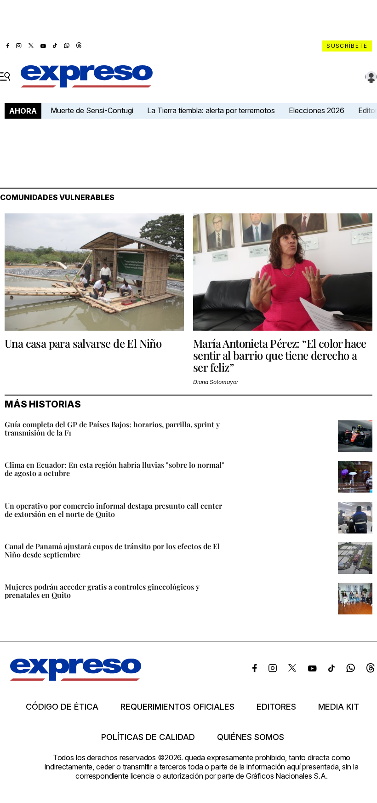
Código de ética (62, 707)
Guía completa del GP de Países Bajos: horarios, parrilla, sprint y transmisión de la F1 (112, 428)
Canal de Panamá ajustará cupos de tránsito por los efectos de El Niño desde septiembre (112, 550)
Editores (276, 707)
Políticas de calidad (148, 737)
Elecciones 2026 (316, 110)
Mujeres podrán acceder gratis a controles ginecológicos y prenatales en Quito (102, 591)
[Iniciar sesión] (371, 76)
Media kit (338, 707)
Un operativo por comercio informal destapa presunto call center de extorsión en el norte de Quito (113, 510)
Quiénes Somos (250, 737)
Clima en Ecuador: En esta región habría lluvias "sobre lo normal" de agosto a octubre (114, 469)
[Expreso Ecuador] (75, 678)
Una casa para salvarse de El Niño (83, 343)
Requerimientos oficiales (177, 707)
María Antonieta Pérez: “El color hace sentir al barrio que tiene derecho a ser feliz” (279, 355)
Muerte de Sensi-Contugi (92, 110)
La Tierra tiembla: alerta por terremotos (211, 110)
